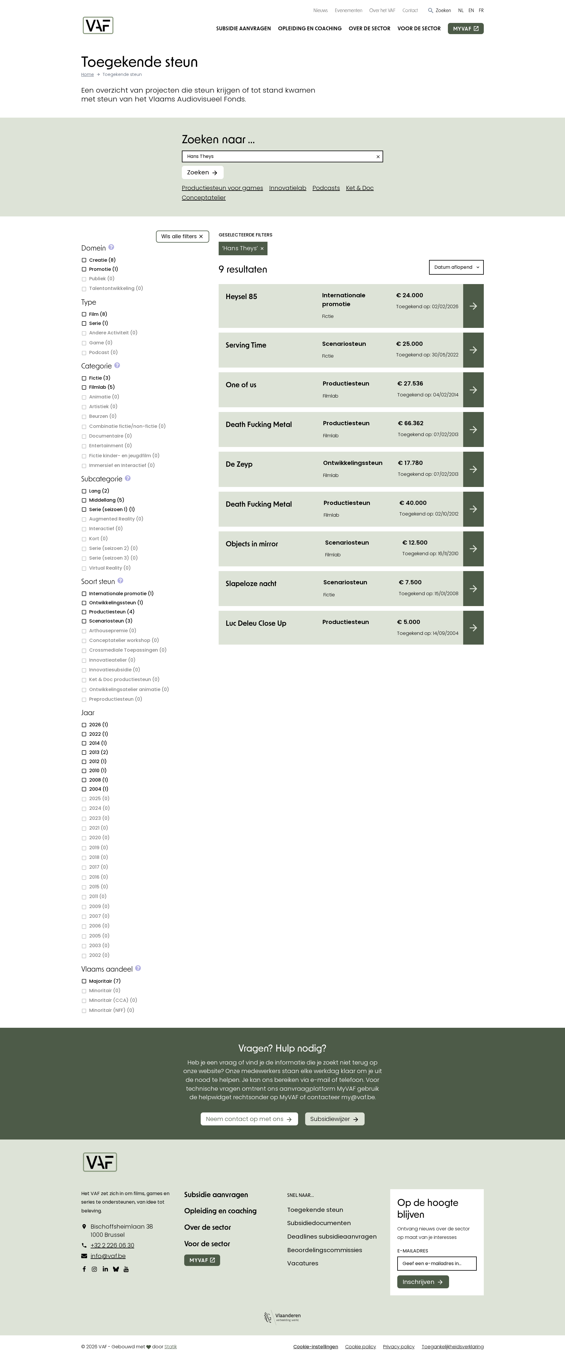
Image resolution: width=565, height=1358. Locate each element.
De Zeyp (239, 464)
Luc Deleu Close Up (256, 623)
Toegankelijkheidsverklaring (453, 1346)
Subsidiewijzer (330, 1119)
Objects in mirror (252, 543)
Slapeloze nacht (251, 583)
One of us (241, 384)
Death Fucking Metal (259, 424)
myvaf (462, 28)
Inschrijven (418, 1282)
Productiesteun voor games (222, 188)
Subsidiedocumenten (319, 1223)
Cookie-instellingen (315, 1346)
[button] (439, 10)
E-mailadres (412, 1250)
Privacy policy (399, 1346)
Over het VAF (382, 10)
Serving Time (246, 345)
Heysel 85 (241, 296)
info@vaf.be (108, 1256)
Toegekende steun (315, 1210)
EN (471, 10)
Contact (410, 10)
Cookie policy (360, 1346)
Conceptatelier (204, 197)
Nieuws (320, 10)
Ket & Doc (360, 188)
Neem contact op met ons (244, 1119)
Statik (170, 1346)
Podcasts (326, 188)
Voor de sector (419, 28)
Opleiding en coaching (310, 28)
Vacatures (302, 1263)
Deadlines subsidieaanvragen (332, 1236)
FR (481, 10)
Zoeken (198, 172)
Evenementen (348, 10)
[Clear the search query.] (378, 156)
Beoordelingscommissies (324, 1250)
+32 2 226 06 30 (112, 1245)
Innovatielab (287, 188)
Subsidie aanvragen (243, 28)
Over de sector (369, 28)
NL (461, 10)
